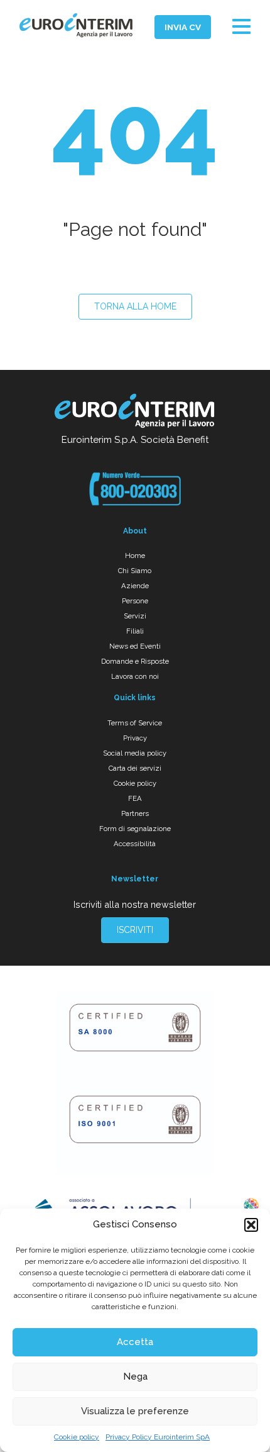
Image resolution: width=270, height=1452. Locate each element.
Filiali (135, 631)
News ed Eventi (135, 646)
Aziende (135, 585)
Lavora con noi (135, 676)
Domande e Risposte (135, 661)
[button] (251, 1225)
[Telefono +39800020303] (135, 489)
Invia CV (183, 27)
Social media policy (134, 753)
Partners (135, 813)
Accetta (135, 1342)
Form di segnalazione (135, 828)
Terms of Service (134, 722)
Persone (135, 600)
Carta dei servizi (135, 768)
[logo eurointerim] (76, 25)
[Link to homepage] (135, 413)
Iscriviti (135, 930)
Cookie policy (76, 1436)
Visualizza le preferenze (135, 1411)
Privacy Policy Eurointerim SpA (157, 1436)
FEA (135, 798)
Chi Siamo (134, 570)
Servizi (135, 616)
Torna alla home (135, 306)
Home (135, 555)
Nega (135, 1376)
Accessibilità (135, 843)
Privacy (135, 738)
